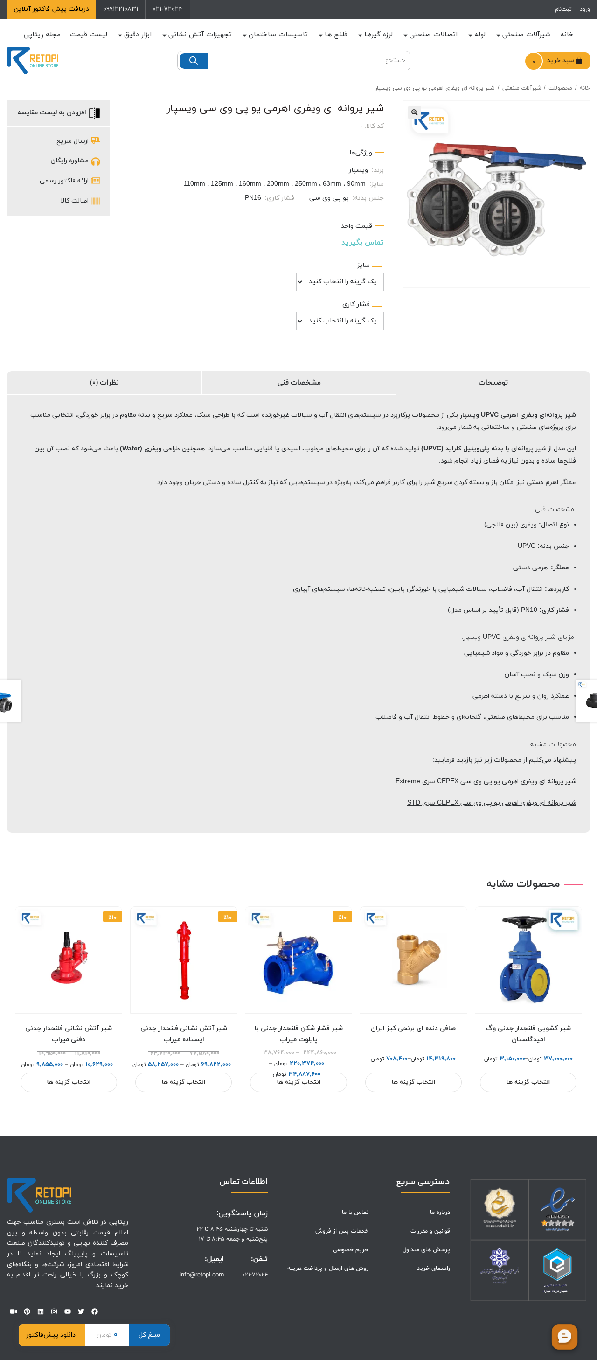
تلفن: (259, 1259)
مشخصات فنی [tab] (299, 383)
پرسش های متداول (426, 1250)
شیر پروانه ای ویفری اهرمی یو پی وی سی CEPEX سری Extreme (486, 781)
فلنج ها (336, 35)
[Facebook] (94, 1311)
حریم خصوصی (350, 1250)
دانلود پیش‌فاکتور (51, 1335)
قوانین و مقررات (430, 1231)
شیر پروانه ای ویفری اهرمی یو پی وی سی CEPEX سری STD (491, 803)
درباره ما (440, 1212)
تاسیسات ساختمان (278, 35)
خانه (567, 35)
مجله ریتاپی (42, 35)
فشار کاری (356, 304)
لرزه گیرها (378, 35)
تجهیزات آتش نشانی (200, 35)
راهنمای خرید (433, 1268)
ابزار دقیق (138, 35)
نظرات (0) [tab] (104, 383)
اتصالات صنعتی (434, 35)
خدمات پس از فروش (341, 1231)
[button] (414, 112)
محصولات (560, 88)
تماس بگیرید (362, 243)
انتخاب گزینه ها (528, 1082)
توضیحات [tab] (493, 383)
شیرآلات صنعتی (526, 35)
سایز (363, 265)
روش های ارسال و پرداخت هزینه (327, 1268)
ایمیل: (214, 1259)
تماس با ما (355, 1212)
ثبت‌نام (563, 9)
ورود (585, 9)
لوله (480, 35)
